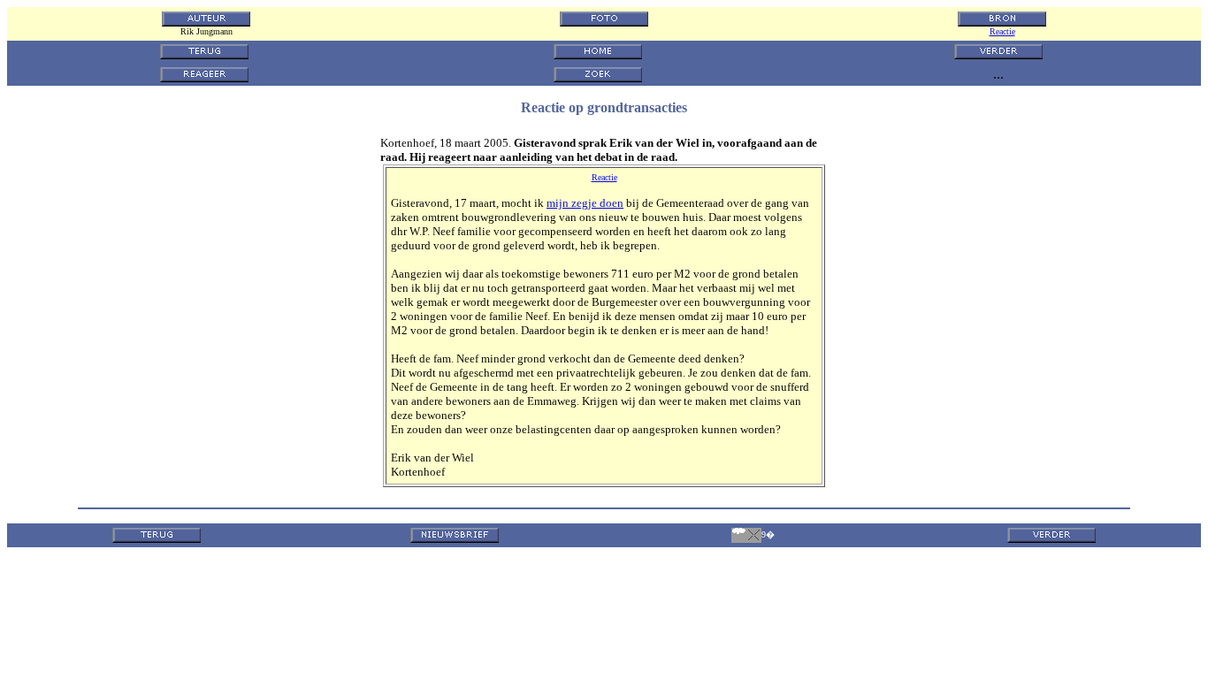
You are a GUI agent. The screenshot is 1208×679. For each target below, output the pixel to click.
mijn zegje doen (585, 203)
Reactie (1002, 31)
